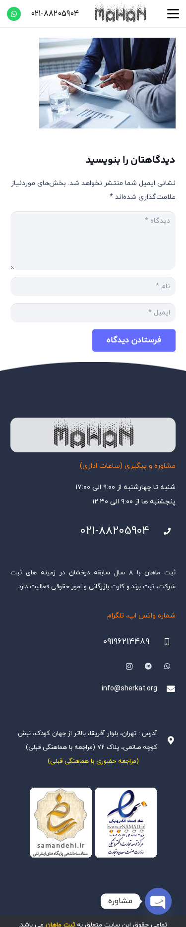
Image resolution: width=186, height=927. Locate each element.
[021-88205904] (162, 531)
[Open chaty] (158, 901)
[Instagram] (129, 666)
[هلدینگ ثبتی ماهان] (120, 13)
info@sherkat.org (129, 688)
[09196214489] (162, 642)
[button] (173, 14)
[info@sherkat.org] (166, 689)
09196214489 (126, 642)
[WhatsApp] (14, 14)
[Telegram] (148, 666)
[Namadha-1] (93, 823)
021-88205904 (114, 531)
